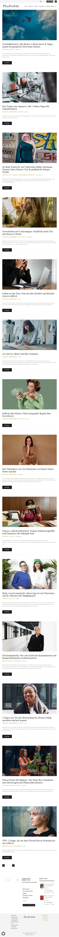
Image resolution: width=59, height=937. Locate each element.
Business (5, 49)
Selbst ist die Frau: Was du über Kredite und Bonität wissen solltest (28, 294)
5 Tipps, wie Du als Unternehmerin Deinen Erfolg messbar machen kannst (26, 719)
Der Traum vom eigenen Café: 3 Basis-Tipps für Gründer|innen (25, 107)
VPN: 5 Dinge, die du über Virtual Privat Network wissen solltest (29, 842)
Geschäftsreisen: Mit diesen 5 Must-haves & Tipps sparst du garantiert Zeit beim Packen (27, 45)
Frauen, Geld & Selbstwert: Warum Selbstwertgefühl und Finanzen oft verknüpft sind (28, 532)
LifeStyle (12, 49)
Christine (26, 112)
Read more (7, 62)
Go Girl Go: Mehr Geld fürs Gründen (20, 354)
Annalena (18, 49)
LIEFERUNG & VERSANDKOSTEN (14, 922)
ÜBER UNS (13, 915)
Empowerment (13, 111)
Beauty (5, 661)
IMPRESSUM (14, 928)
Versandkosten (50, 891)
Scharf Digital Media (27, 933)
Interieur (12, 785)
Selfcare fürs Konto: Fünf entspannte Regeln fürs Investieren (26, 414)
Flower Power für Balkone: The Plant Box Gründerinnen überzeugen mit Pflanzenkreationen (28, 781)
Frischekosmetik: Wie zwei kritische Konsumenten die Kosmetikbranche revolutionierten (29, 656)
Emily (19, 299)
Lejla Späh (20, 474)
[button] (3, 933)
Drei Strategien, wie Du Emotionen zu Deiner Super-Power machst (28, 470)
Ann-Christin (39, 175)
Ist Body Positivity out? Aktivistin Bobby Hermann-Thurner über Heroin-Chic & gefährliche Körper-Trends (27, 169)
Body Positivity (7, 175)
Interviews (32, 175)
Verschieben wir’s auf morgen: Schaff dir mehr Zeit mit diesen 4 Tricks (27, 232)
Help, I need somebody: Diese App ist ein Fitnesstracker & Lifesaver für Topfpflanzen (28, 594)
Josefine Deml (18, 536)
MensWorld (19, 846)
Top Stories (21, 237)
